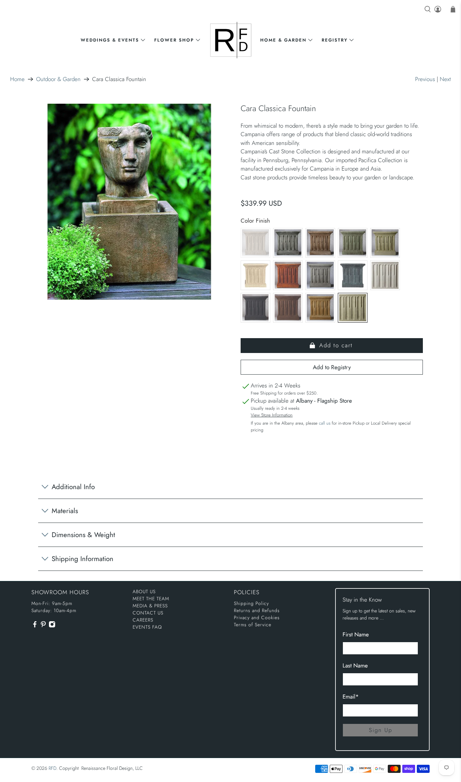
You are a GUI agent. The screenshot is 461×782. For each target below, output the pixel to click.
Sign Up (380, 730)
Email (351, 696)
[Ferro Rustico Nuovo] (288, 275)
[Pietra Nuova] (288, 308)
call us (324, 423)
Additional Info (73, 487)
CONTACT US (148, 612)
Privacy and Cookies (257, 617)
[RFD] (231, 40)
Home (17, 79)
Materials (65, 511)
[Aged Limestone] (255, 243)
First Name (356, 634)
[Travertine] (320, 308)
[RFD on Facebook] (34, 626)
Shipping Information (82, 559)
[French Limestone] (255, 275)
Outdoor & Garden (58, 79)
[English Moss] (385, 243)
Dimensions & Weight (83, 535)
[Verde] (353, 308)
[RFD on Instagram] (52, 626)
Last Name (355, 665)
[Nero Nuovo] (255, 308)
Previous (425, 79)
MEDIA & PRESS (150, 605)
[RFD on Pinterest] (43, 626)
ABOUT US (144, 591)
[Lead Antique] (353, 275)
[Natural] (385, 275)
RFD (52, 768)
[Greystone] (320, 275)
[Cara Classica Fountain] (129, 202)
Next (445, 79)
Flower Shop (174, 40)
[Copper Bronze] (353, 243)
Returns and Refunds (257, 610)
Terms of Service (252, 624)
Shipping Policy (251, 603)
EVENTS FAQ (147, 627)
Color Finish (255, 221)
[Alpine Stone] (288, 243)
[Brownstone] (320, 243)
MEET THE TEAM (151, 598)
